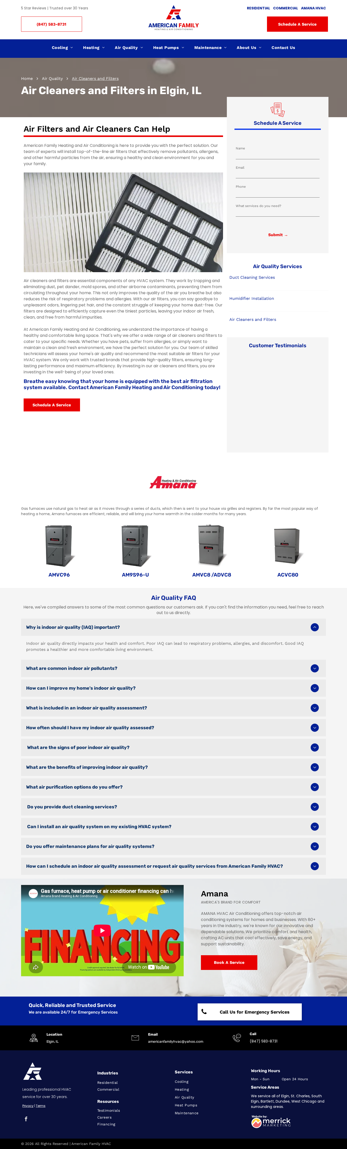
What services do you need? (258, 206)
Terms (40, 1106)
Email (240, 167)
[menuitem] (62, 47)
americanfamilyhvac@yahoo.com (175, 1041)
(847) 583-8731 (263, 1041)
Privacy (28, 1106)
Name (240, 148)
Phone (241, 186)
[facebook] (26, 1119)
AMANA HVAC (313, 8)
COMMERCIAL (285, 8)
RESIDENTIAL (258, 8)
